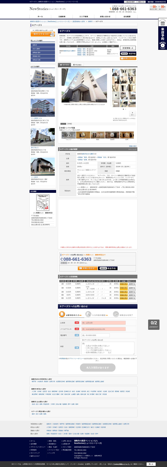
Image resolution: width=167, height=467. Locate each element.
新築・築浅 (52, 441)
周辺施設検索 (67, 450)
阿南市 (46, 381)
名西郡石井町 (60, 381)
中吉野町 (93, 391)
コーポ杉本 (34, 177)
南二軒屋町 (91, 394)
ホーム (33, 441)
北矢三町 (111, 391)
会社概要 (34, 444)
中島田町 (48, 394)
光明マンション (36, 89)
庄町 (62, 394)
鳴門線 (66, 430)
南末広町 (67, 394)
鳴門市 (34, 381)
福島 (78, 394)
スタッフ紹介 (67, 447)
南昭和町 (55, 391)
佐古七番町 (71, 51)
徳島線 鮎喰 (36, 60)
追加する (132, 284)
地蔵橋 (64, 404)
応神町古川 (67, 391)
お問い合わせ (67, 441)
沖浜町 (128, 391)
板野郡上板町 (99, 381)
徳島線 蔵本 (36, 52)
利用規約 (63, 358)
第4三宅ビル (35, 147)
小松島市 (40, 381)
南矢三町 (98, 394)
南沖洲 (83, 391)
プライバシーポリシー (76, 358)
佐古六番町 (56, 394)
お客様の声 (66, 444)
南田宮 (122, 391)
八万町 (34, 391)
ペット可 (52, 453)
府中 (69, 404)
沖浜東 (104, 394)
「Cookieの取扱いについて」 (121, 464)
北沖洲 (61, 391)
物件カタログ (35, 456)
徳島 (84, 55)
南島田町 (42, 394)
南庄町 (99, 391)
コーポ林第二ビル (36, 118)
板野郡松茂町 (70, 381)
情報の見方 (133, 146)
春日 (73, 391)
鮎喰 (84, 53)
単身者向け (52, 444)
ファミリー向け (54, 450)
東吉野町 (35, 394)
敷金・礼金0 (53, 447)
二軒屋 (52, 404)
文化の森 (58, 404)
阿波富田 (46, 404)
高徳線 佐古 (36, 56)
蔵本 (84, 49)
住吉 (49, 391)
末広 (88, 391)
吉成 (33, 404)
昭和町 (117, 391)
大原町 (105, 391)
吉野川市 (52, 381)
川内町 (39, 391)
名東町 (78, 391)
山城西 (73, 394)
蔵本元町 (83, 394)
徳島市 (66, 51)
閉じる (151, 464)
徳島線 (79, 49)
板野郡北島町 (80, 381)
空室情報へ (127, 48)
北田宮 (44, 391)
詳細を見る (123, 284)
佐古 (84, 51)
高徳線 (79, 51)
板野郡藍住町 (89, 381)
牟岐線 (49, 430)
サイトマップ (35, 453)
